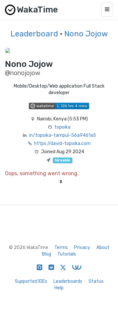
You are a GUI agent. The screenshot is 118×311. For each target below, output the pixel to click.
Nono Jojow (86, 33)
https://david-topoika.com (62, 143)
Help (59, 288)
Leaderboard (34, 33)
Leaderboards (67, 281)
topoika (62, 127)
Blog (46, 254)
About (102, 247)
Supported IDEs (31, 281)
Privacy (82, 247)
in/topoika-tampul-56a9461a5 (62, 135)
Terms (61, 247)
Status (96, 281)
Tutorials (66, 254)
